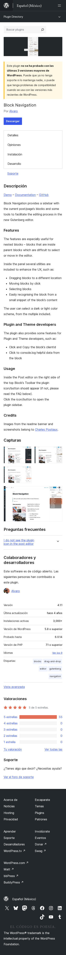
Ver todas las (53, 749)
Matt (9, 869)
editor (43, 668)
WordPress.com (16, 863)
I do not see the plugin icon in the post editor (19, 542)
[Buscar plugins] (42, 29)
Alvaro (13, 111)
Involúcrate (42, 831)
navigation (55, 676)
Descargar (13, 121)
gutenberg (55, 668)
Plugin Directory (13, 16)
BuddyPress (14, 882)
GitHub (44, 195)
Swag (40, 851)
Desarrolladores (14, 844)
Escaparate (42, 800)
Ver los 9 (57, 652)
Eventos (40, 838)
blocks (37, 661)
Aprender (10, 831)
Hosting (9, 813)
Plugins (39, 813)
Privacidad (11, 819)
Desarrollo (14, 164)
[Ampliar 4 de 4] (57, 491)
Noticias (9, 806)
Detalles (13, 135)
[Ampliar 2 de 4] (57, 451)
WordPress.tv (14, 851)
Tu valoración (13, 749)
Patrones (41, 819)
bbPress (11, 876)
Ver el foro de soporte (19, 777)
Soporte (12, 173)
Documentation (25, 195)
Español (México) (24, 899)
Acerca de (10, 800)
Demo (8, 195)
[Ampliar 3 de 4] (26, 471)
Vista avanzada (14, 687)
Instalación (15, 154)
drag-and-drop (52, 661)
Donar (41, 844)
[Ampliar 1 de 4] (26, 451)
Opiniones (14, 145)
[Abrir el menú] (60, 5)
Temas (39, 806)
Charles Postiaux (46, 429)
